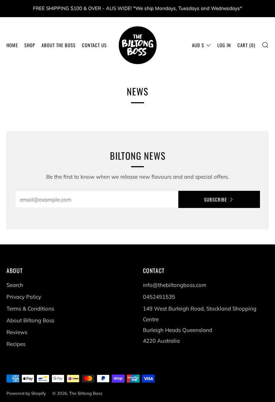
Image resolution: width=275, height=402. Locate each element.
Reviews (16, 332)
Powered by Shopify (26, 393)
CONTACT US (94, 45)
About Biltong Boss (30, 320)
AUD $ (198, 45)
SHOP (29, 45)
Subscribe (215, 199)
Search (14, 285)
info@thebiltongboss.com (174, 285)
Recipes (15, 344)
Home (12, 45)
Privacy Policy (23, 296)
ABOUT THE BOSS (59, 45)
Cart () (246, 45)
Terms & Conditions (30, 308)
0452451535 (159, 296)
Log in (224, 45)
